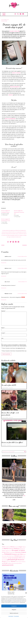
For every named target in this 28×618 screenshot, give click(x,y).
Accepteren (14, 606)
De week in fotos (5, 552)
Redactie (11, 94)
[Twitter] (10, 242)
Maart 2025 (18, 557)
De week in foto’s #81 (14, 31)
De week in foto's (18, 550)
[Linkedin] (18, 242)
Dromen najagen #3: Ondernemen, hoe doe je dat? (19, 212)
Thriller (6, 563)
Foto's (3, 554)
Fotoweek (8, 554)
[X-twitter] (18, 14)
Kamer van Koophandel (10, 118)
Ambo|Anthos (7, 546)
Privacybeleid (16, 616)
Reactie (3, 311)
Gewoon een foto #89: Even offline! (12, 442)
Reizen (4, 561)
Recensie (21, 559)
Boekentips (11, 548)
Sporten (20, 561)
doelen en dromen (16, 72)
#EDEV (3, 546)
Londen (24, 556)
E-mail (3, 333)
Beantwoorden (3, 262)
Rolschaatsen (8, 561)
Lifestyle (16, 556)
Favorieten (18, 552)
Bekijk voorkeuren (14, 613)
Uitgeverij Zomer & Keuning (13, 563)
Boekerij (16, 548)
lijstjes (20, 556)
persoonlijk (12, 559)
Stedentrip (23, 561)
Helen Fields (9, 556)
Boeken (6, 548)
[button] (26, 593)
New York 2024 (4, 559)
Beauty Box (16, 546)
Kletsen (12, 556)
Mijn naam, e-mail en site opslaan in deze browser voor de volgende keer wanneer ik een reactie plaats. (14, 345)
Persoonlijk (3, 19)
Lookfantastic (4, 557)
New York (23, 557)
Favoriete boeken (12, 552)
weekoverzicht (7, 565)
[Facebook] (23, 14)
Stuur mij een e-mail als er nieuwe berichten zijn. (14, 350)
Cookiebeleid (10, 616)
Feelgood (23, 552)
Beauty (12, 546)
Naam (3, 327)
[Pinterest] (20, 14)
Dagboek (3, 550)
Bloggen (20, 546)
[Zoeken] (25, 452)
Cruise (24, 548)
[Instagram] (15, 14)
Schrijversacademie (15, 86)
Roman (13, 561)
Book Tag (20, 548)
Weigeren (14, 609)
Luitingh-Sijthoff (11, 557)
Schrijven (7, 19)
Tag (2, 563)
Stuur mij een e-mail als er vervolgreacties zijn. (13, 348)
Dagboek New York (9, 550)
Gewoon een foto (17, 554)
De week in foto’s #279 (9, 385)
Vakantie (20, 563)
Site (2, 338)
